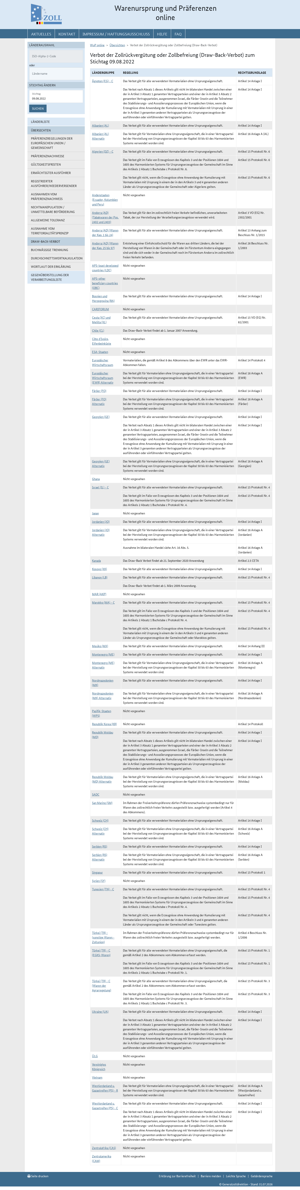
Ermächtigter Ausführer (51, 172)
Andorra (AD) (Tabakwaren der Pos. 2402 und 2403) (105, 217)
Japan (95, 513)
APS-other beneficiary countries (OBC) (105, 283)
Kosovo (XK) (99, 569)
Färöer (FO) (99, 390)
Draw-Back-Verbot (45, 241)
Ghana (96, 479)
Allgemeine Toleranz (48, 220)
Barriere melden (211, 1176)
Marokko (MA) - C (103, 602)
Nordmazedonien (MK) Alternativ (102, 695)
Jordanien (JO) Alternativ (101, 532)
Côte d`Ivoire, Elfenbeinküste (101, 341)
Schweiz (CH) (100, 820)
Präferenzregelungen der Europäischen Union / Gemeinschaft (51, 143)
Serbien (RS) (99, 846)
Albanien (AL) (100, 125)
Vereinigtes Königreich (99, 1066)
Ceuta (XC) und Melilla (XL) (101, 319)
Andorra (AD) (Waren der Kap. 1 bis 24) (105, 232)
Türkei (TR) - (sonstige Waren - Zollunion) (103, 937)
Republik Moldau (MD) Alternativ (102, 778)
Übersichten (117, 45)
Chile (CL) (98, 330)
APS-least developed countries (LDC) (105, 267)
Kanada (96, 560)
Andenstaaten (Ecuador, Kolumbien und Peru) (105, 199)
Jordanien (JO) (101, 521)
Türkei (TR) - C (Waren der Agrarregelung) (101, 985)
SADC (95, 794)
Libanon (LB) (99, 577)
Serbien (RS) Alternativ (99, 856)
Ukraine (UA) (100, 1011)
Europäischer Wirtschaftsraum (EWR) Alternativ (102, 377)
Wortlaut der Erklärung (51, 266)
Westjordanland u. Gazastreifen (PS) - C (105, 1105)
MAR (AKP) (99, 594)
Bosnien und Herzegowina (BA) (103, 298)
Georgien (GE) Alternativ (101, 463)
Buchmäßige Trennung (49, 250)
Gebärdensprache (262, 1176)
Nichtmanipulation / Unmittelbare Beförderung (53, 209)
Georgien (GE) (101, 416)
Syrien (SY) (98, 880)
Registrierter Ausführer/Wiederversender (54, 183)
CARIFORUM (100, 309)
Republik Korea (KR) (104, 724)
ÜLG (95, 1056)
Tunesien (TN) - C (103, 889)
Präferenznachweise (47, 156)
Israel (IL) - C (100, 487)
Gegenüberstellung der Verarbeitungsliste (50, 277)
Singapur (97, 872)
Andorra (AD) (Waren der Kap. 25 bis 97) (105, 245)
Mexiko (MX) (100, 646)
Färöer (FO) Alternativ (99, 401)
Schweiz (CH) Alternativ (100, 830)
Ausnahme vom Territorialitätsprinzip (50, 230)
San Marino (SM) (102, 802)
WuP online (97, 45)
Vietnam (97, 1077)
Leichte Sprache (236, 1176)
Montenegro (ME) (103, 654)
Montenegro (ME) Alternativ (103, 664)
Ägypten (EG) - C (102, 81)
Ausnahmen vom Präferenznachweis (47, 196)
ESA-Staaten (100, 351)
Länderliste (40, 121)
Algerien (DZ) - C (102, 151)
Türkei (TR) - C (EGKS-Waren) (101, 952)
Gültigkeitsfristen (46, 164)
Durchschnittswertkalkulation (57, 258)
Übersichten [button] (41, 130)
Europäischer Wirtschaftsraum (102, 362)
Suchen (38, 108)
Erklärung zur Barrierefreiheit (177, 1176)
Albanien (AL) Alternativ (100, 135)
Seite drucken (39, 1176)
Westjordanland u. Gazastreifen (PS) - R (105, 1087)
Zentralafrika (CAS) (104, 1148)
